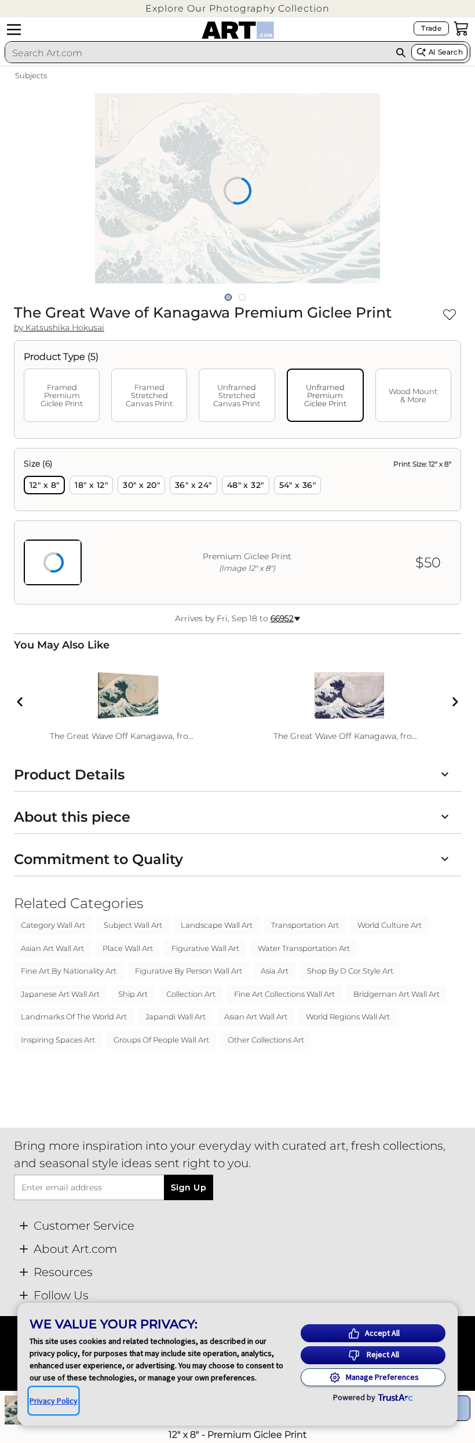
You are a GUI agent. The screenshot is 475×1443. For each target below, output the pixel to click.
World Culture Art (389, 925)
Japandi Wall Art (175, 1016)
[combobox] (197, 53)
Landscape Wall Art (217, 925)
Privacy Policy (54, 1400)
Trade (431, 28)
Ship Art (133, 994)
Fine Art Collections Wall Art (284, 994)
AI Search (446, 52)
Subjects (31, 75)
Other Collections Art (266, 1039)
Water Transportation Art (304, 948)
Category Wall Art (53, 925)
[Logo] (238, 30)
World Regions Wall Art (348, 1016)
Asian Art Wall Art (52, 948)
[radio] (44, 485)
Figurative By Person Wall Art (188, 970)
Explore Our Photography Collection (237, 8)
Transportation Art (305, 925)
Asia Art (274, 970)
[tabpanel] (237, 526)
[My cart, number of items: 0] (461, 28)
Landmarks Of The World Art (74, 1016)
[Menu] (14, 29)
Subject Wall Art (133, 925)
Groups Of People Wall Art (161, 1039)
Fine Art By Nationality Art (68, 970)
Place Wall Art (128, 948)
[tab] (62, 395)
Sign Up (188, 1187)
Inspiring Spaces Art (58, 1039)
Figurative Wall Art (205, 948)
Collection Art (190, 994)
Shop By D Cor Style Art (350, 970)
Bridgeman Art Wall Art (396, 994)
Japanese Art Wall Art (60, 994)
